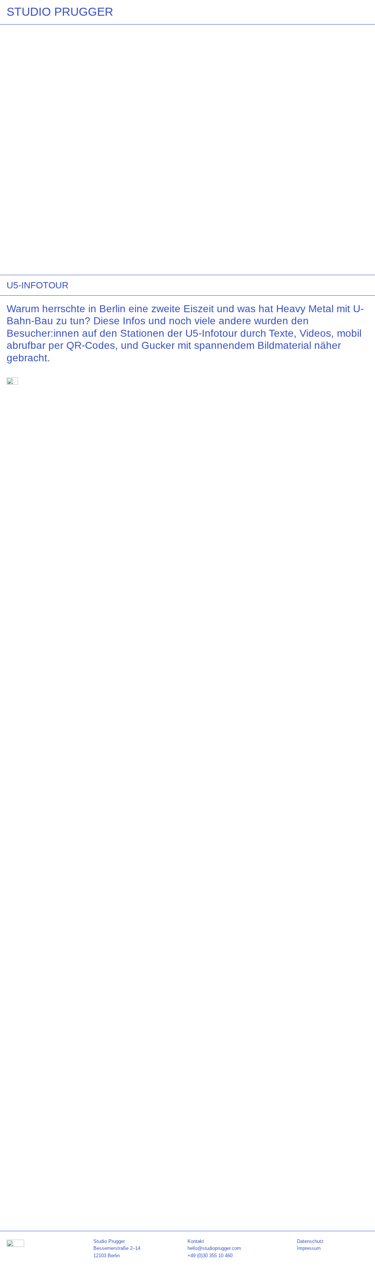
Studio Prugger (60, 11)
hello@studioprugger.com (214, 1248)
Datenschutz (310, 1241)
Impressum (309, 1248)
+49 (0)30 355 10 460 (210, 1255)
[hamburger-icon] (360, 11)
